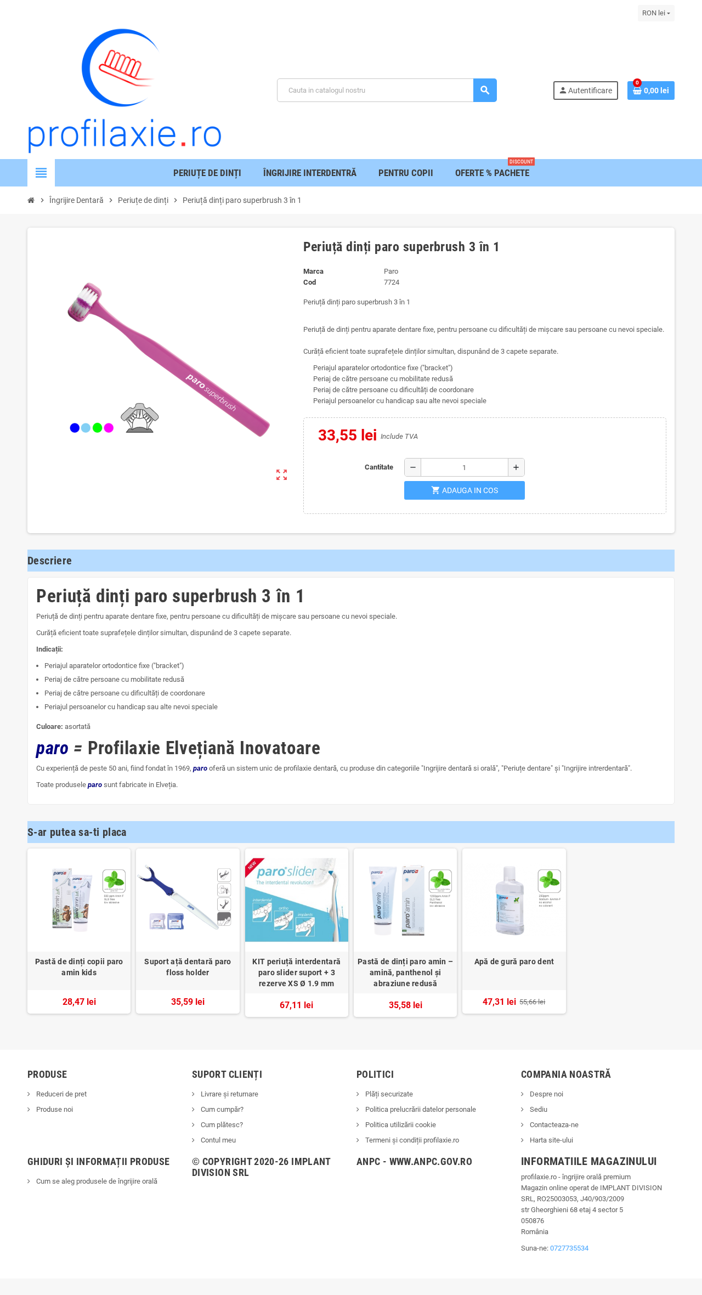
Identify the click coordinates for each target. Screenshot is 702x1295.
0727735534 (569, 1248)
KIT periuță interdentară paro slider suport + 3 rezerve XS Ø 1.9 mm (296, 972)
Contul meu (217, 1140)
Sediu (537, 1109)
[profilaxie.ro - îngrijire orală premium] (124, 90)
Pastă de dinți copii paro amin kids (79, 967)
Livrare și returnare (228, 1094)
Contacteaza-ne (553, 1125)
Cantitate (379, 467)
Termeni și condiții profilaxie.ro (411, 1140)
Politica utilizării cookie (400, 1125)
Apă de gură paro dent (514, 961)
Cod (309, 282)
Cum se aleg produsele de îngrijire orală (96, 1181)
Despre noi (545, 1094)
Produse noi (54, 1109)
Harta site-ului (550, 1140)
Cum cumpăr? (221, 1109)
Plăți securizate (388, 1094)
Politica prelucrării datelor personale (420, 1109)
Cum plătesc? (221, 1125)
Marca (313, 271)
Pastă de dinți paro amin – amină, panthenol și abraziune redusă (405, 972)
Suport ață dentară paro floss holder (187, 967)
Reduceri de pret (61, 1094)
